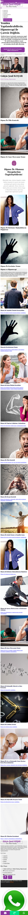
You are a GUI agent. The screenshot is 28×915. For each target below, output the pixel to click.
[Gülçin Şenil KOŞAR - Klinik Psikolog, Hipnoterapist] (11, 7)
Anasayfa (5, 10)
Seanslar (5, 13)
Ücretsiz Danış (7, 20)
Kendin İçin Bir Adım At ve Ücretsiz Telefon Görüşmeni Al (13, 49)
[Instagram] (2, 1)
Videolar (5, 17)
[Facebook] (1, 1)
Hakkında (5, 11)
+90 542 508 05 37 (8, 872)
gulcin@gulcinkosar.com (10, 874)
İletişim (4, 861)
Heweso (12, 881)
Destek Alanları (7, 14)
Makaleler (5, 15)
